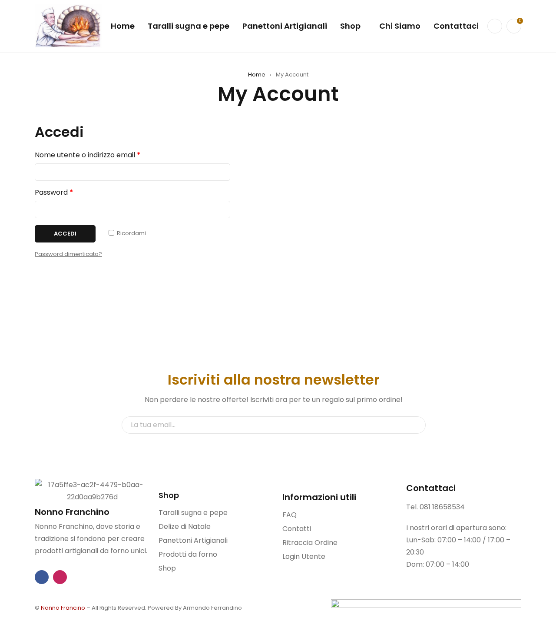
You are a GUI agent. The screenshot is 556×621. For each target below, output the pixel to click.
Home (256, 74)
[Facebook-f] (42, 577)
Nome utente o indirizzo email (87, 155)
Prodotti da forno (188, 554)
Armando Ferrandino (212, 608)
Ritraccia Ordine (310, 543)
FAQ (289, 515)
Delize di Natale (185, 526)
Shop (167, 568)
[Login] (494, 26)
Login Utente (303, 556)
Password (54, 192)
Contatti (296, 529)
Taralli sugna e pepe (193, 513)
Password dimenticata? (68, 254)
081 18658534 (442, 507)
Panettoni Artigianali (193, 540)
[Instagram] (60, 577)
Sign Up (415, 425)
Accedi (65, 233)
